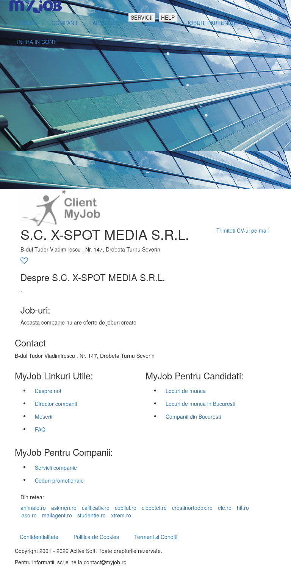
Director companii (56, 403)
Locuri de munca (186, 390)
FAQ (40, 429)
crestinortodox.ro (192, 507)
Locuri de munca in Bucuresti (200, 403)
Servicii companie (56, 467)
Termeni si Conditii (156, 536)
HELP (168, 17)
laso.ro (28, 515)
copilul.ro (125, 507)
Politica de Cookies (96, 536)
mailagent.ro (57, 515)
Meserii (43, 416)
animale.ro (33, 507)
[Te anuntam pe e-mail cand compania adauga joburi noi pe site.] (24, 261)
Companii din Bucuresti (193, 416)
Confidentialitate (39, 536)
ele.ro (225, 507)
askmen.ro (64, 507)
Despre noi (48, 390)
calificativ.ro (96, 507)
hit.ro (243, 507)
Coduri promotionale (59, 480)
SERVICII (142, 17)
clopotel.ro (154, 507)
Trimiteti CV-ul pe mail (242, 230)
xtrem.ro (121, 515)
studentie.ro (91, 515)
